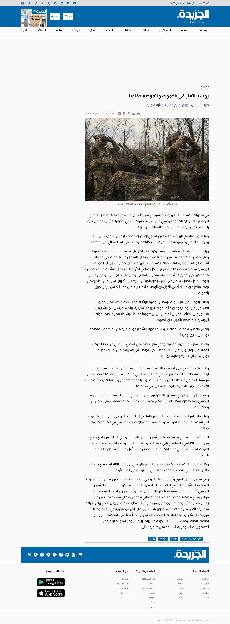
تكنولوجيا (151, 598)
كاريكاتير (152, 602)
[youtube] (62, 3)
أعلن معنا (124, 593)
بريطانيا (163, 539)
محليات (127, 30)
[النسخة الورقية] (34, 16)
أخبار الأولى (165, 30)
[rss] (74, 3)
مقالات (145, 30)
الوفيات (152, 607)
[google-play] (51, 580)
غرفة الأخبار (203, 30)
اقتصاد (109, 30)
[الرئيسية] (193, 14)
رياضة (59, 30)
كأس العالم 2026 (148, 579)
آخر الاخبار (205, 579)
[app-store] (51, 591)
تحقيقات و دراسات (148, 588)
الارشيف (55, 16)
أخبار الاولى (205, 588)
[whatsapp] (22, 3)
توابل (92, 30)
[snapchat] (29, 3)
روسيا (152, 539)
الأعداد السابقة (122, 584)
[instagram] (68, 3)
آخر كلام (41, 30)
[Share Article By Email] (133, 113)
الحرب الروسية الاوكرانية (191, 539)
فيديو (184, 30)
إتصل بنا (125, 579)
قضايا (153, 593)
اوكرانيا (174, 539)
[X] (48, 3)
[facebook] (55, 3)
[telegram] (42, 3)
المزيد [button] (24, 30)
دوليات (76, 30)
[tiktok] (36, 3)
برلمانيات (180, 579)
